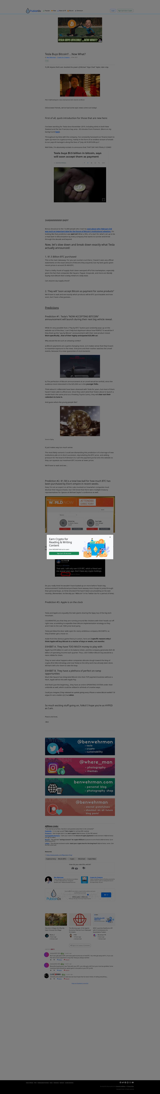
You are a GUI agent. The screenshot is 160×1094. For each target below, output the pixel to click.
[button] (110, 537)
